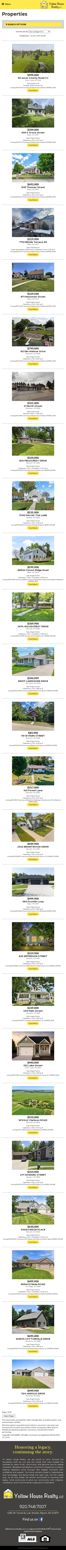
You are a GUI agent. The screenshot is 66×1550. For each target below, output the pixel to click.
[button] (9, 1416)
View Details (33, 90)
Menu (8, 4)
